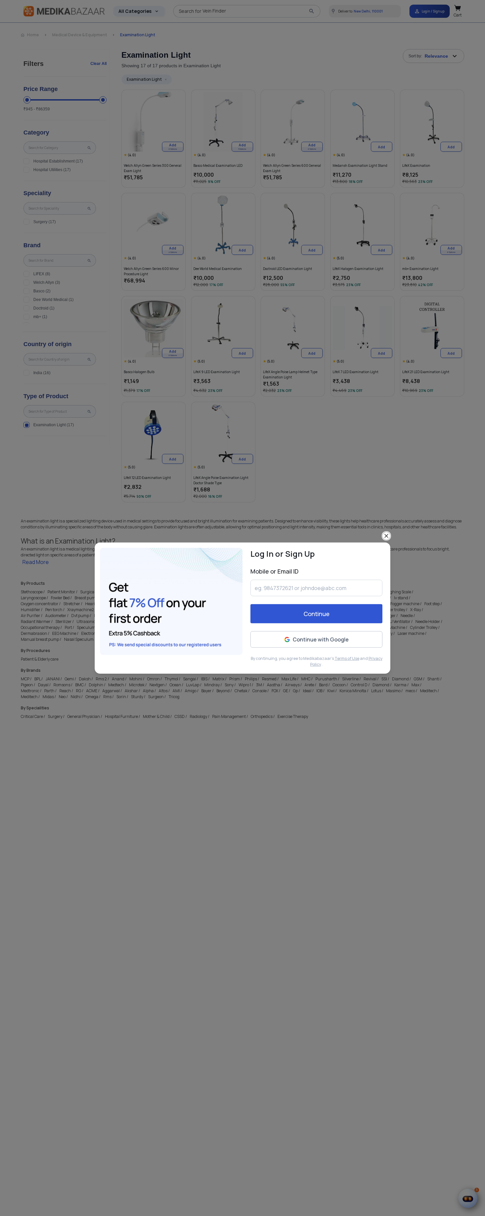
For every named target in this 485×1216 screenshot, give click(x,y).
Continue (317, 614)
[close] (386, 536)
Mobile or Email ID (274, 571)
